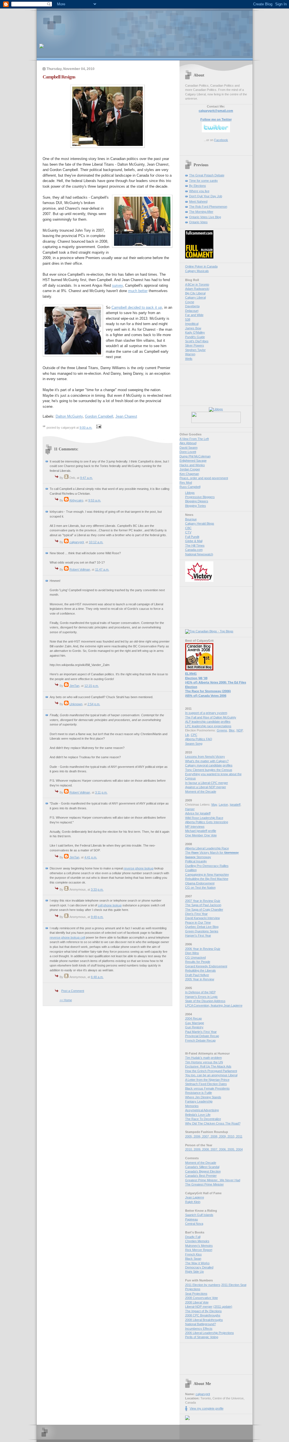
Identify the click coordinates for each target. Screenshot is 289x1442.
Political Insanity (196, 861)
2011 (239, 1136)
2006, (198, 1136)
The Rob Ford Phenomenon (208, 206)
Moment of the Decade (200, 791)
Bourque (191, 519)
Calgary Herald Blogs (199, 523)
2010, (231, 1136)
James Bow (193, 328)
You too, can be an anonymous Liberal (211, 1075)
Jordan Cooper (189, 469)
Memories (192, 1106)
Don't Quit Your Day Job (205, 196)
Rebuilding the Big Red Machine (206, 878)
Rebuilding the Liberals (200, 970)
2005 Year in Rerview (199, 979)
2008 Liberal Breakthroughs (204, 1320)
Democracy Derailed (199, 1267)
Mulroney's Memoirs (199, 1245)
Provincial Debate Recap (202, 1036)
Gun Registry (194, 1027)
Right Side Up (194, 1271)
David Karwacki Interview (202, 918)
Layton (223, 804)
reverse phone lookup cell (67, 937)
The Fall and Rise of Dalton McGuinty (210, 717)
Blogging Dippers (196, 501)
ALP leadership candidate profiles (208, 721)
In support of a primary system (206, 713)
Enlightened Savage (193, 460)
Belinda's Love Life (198, 1114)
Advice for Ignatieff (198, 813)
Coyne (189, 302)
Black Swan (193, 1258)
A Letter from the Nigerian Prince (207, 1079)
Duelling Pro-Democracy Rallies (207, 865)
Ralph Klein (192, 1202)
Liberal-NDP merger (199, 1306)
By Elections (197, 185)
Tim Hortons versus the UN (204, 1062)
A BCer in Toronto (197, 284)
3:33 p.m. (97, 889)
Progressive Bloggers (200, 497)
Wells (188, 358)
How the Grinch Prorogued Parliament (211, 1071)
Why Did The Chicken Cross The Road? (212, 1123)
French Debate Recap (200, 1040)
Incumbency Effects (199, 1328)
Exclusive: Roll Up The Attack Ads (208, 1066)
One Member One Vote (201, 835)
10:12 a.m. (96, 542)
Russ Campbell (189, 486)
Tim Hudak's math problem (203, 1057)
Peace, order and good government (203, 478)
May (214, 804)
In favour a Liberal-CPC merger (206, 782)
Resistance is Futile (198, 1092)
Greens (222, 730)
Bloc (232, 730)
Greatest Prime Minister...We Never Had (212, 1180)
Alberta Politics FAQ (198, 739)
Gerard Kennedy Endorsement (206, 966)
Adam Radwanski (197, 288)
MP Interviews (195, 826)
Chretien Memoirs (197, 1241)
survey (117, 285)
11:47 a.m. (102, 569)
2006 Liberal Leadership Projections (209, 1332)
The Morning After (201, 211)
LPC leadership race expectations (208, 726)
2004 (239, 1149)
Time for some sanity (203, 180)
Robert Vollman (79, 569)
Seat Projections (196, 1293)
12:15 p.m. (91, 685)
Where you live (199, 191)
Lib (187, 735)
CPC (194, 735)
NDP (240, 730)
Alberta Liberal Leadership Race (207, 848)
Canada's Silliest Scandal (202, 1167)
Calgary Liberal (195, 297)
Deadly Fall (192, 1237)
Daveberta (192, 306)
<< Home (66, 1000)
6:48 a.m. (97, 977)
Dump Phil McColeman (195, 456)
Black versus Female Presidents (207, 1088)
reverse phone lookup (139, 868)
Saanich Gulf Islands (199, 1215)
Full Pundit (192, 536)
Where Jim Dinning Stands (203, 1097)
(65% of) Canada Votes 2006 (205, 695)
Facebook (221, 140)
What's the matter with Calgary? (207, 761)
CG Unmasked (195, 957)
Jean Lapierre (194, 1197)
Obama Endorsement (199, 883)
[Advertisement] (105, 24)
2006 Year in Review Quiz (202, 948)
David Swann (188, 447)
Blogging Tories (195, 505)
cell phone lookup (110, 905)
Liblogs (190, 492)
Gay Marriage (194, 1023)
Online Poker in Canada (201, 266)
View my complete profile (207, 1408)
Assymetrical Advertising (202, 1110)
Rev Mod (185, 482)
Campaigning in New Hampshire (207, 874)
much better (138, 291)
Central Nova (194, 1223)
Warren (190, 354)
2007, (206, 1136)
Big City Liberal (195, 293)
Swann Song (193, 743)
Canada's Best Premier (201, 1175)
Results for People (197, 961)
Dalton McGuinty (69, 416)
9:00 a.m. (86, 427)
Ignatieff (235, 804)
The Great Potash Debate (206, 175)
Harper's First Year (198, 935)
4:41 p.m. (90, 857)
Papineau (191, 1219)
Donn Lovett (187, 451)
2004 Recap (193, 1018)
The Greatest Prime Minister (204, 1184)
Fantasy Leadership (199, 1101)
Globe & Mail (193, 541)
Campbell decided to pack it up (136, 307)
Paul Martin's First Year (201, 1031)
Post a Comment (72, 990)
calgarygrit (76, 542)
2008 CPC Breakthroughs (202, 1315)
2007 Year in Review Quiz (202, 900)
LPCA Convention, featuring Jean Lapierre (213, 1005)
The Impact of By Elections (203, 1311)
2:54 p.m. (93, 704)
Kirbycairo (76, 500)
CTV (188, 532)
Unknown (75, 704)
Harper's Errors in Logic (201, 996)
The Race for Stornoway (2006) (208, 691)
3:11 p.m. (101, 792)
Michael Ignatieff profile (200, 830)
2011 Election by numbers (202, 1285)
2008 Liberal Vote (197, 1302)
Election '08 (196, 678)
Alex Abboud (187, 443)
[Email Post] (98, 427)
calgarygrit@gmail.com (216, 110)
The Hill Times (195, 545)
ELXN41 (191, 673)
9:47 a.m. (86, 477)
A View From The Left (194, 439)
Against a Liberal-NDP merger (205, 787)
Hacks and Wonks (192, 465)
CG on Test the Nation (200, 887)
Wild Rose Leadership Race (204, 817)
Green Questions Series (201, 931)
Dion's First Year (196, 913)
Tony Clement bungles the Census (208, 770)
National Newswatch (199, 554)
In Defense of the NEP (200, 992)
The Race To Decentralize (203, 1119)
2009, (223, 1136)
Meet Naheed (198, 201)
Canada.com (194, 549)
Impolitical (191, 323)
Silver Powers (194, 345)
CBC (188, 528)
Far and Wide (194, 315)
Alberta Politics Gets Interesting (206, 822)
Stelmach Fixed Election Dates (206, 1084)
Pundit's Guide (195, 337)
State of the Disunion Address (205, 1001)
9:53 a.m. (94, 500)
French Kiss (193, 1254)
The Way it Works (197, 1263)
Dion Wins (192, 953)
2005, (189, 1136)
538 (187, 319)
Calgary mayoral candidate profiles (209, 765)
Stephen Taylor (195, 350)
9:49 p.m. (97, 917)
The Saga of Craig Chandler (204, 909)
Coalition (191, 870)
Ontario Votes (198, 222)
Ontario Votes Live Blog (205, 217)
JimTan (74, 685)
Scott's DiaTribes (197, 341)
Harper (190, 809)
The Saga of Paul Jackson (203, 905)
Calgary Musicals (197, 271)
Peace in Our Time (198, 922)
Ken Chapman (189, 473)
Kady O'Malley (195, 332)
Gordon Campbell (99, 416)
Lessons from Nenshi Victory (205, 756)
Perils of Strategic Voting (201, 1337)
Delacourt (191, 310)
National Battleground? (200, 1324)
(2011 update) (222, 1306)
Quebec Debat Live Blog (201, 926)
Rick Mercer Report (198, 1250)
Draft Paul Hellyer (197, 975)
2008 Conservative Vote (201, 1297)
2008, (215, 1136)
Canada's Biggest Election (203, 1171)
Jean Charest (126, 416)
